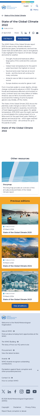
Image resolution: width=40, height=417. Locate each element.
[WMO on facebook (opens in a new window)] (15, 391)
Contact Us (6, 378)
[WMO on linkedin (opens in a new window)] (9, 391)
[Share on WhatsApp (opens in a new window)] (33, 33)
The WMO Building (9, 342)
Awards (4, 359)
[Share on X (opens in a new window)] (22, 33)
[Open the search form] (37, 6)
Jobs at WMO (7, 331)
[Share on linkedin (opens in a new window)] (26, 33)
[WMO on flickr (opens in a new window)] (28, 391)
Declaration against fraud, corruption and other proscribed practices (17, 370)
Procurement (7, 350)
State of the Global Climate (15, 15)
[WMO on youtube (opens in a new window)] (35, 391)
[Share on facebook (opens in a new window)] (29, 33)
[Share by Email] (37, 33)
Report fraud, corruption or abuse (14, 411)
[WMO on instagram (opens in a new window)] (22, 391)
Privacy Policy (30, 407)
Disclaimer (17, 407)
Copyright (5, 407)
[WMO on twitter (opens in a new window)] (3, 391)
